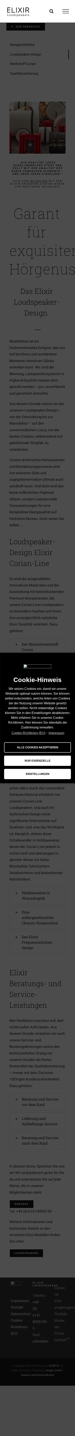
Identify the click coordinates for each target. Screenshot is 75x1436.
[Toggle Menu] (66, 11)
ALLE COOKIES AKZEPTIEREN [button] (37, 747)
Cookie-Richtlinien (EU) (28, 733)
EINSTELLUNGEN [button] (37, 774)
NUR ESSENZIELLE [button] (37, 760)
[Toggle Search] (51, 11)
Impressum (56, 733)
